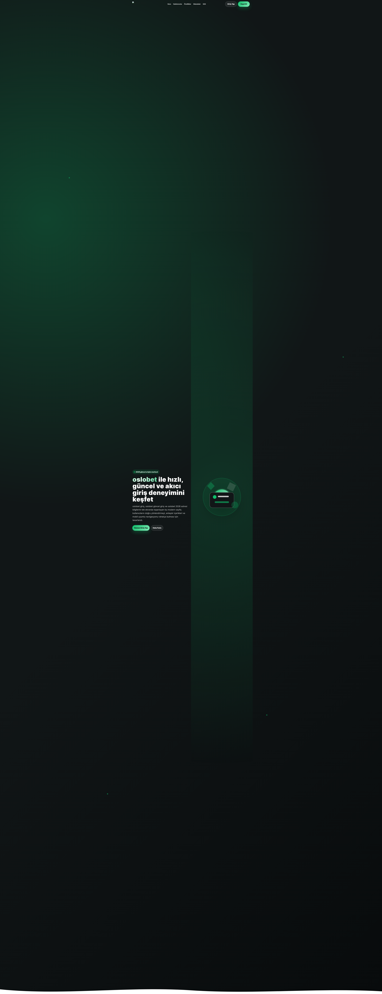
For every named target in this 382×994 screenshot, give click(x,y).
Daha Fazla (157, 528)
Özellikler (187, 4)
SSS (204, 4)
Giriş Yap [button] (231, 4)
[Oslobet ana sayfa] (140, 4)
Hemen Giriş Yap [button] (141, 528)
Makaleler (197, 4)
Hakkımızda (177, 4)
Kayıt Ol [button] (244, 4)
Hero (169, 4)
